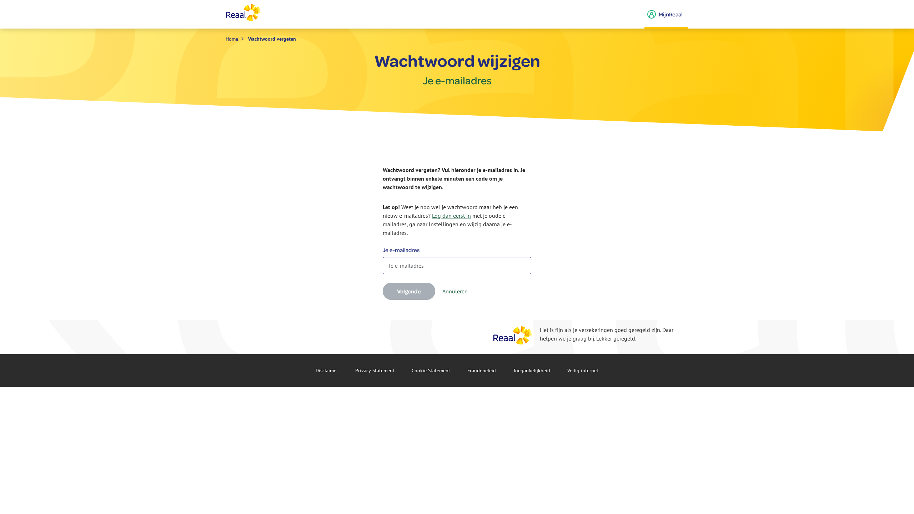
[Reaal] (513, 335)
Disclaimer (327, 370)
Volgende (409, 291)
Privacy (375, 370)
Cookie (431, 370)
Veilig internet (582, 370)
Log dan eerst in (451, 215)
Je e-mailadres (401, 250)
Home (232, 39)
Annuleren (455, 291)
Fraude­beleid (481, 370)
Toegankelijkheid (531, 370)
